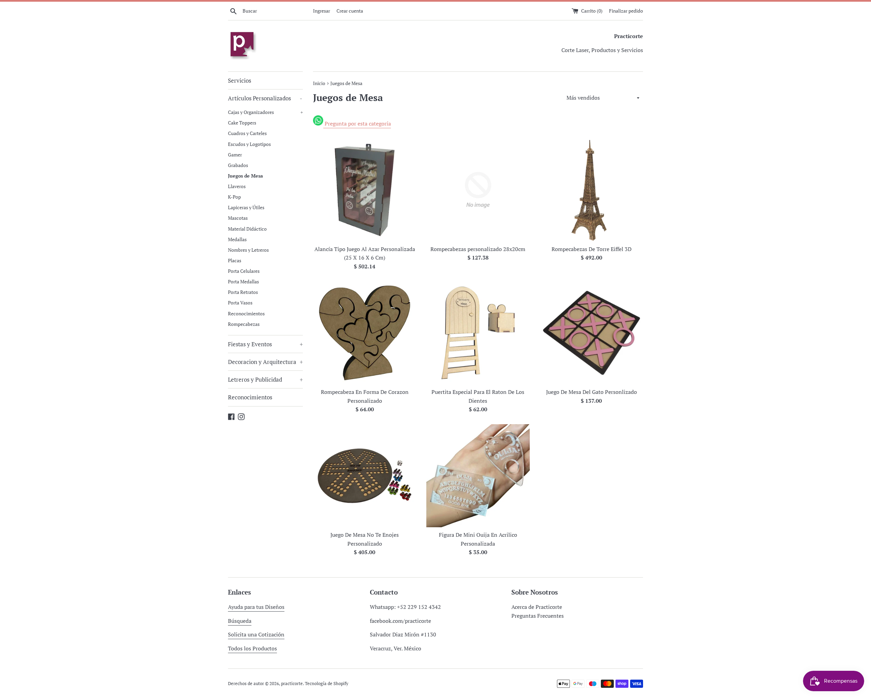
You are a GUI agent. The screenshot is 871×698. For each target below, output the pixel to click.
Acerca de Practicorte (536, 607)
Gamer (235, 154)
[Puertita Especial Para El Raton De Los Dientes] (477, 332)
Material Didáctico (247, 229)
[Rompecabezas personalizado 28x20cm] (477, 190)
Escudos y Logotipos (249, 144)
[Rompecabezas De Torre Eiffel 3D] (591, 190)
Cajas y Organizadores (265, 112)
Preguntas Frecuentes (537, 615)
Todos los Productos (252, 648)
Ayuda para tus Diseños (256, 607)
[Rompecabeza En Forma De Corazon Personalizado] (364, 332)
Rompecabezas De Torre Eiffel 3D (591, 249)
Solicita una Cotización (256, 634)
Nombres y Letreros (248, 250)
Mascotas (238, 218)
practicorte (292, 683)
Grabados (238, 165)
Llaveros (237, 186)
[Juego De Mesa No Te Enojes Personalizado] (364, 475)
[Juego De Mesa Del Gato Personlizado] (591, 332)
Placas (234, 260)
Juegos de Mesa (245, 175)
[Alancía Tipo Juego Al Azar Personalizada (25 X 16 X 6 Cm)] (364, 190)
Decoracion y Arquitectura (265, 362)
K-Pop (234, 197)
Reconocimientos (246, 313)
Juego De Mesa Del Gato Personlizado (591, 392)
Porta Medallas (243, 281)
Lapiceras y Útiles (246, 207)
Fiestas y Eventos (265, 344)
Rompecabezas (244, 324)
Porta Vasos (240, 302)
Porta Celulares (244, 271)
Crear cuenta (349, 10)
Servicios (239, 80)
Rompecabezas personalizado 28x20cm (477, 249)
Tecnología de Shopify (326, 683)
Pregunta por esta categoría (357, 123)
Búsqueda (239, 621)
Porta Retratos (243, 292)
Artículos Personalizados (265, 98)
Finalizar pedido (626, 10)
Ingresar (321, 10)
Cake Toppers (242, 122)
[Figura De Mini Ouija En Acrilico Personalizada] (477, 475)
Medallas (237, 239)
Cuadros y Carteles (247, 133)
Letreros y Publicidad (265, 379)
